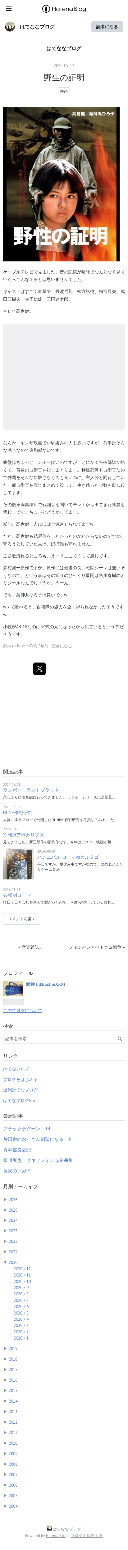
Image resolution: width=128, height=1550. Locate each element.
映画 (64, 91)
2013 (13, 1411)
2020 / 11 (22, 1275)
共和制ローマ (17, 895)
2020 (13, 1262)
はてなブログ (16, 1069)
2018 (13, 1359)
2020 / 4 (21, 1319)
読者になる (107, 26)
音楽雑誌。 (30, 947)
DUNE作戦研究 (18, 812)
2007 (13, 1474)
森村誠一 (12, 567)
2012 (13, 1422)
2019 (13, 1348)
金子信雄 (33, 299)
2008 (13, 1464)
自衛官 (35, 470)
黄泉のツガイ (17, 1171)
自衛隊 (43, 607)
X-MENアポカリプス (23, 835)
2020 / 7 (21, 1300)
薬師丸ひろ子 (29, 595)
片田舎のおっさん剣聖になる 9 (37, 1139)
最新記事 (13, 1116)
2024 (13, 1220)
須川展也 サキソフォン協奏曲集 (38, 1160)
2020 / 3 (21, 1325)
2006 (13, 1485)
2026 (13, 1199)
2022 (13, 1241)
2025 (13, 1210)
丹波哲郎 (64, 291)
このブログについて (22, 1010)
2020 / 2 (21, 1332)
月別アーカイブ (20, 1186)
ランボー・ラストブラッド (31, 790)
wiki (7, 607)
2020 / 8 (21, 1294)
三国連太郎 (57, 299)
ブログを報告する (87, 1535)
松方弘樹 (85, 291)
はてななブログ (37, 26)
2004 (13, 1506)
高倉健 (22, 311)
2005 (13, 1495)
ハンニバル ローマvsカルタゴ (68, 857)
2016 (13, 1380)
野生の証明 (64, 77)
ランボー (42, 462)
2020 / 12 (22, 1269)
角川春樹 (107, 575)
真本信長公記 (17, 1150)
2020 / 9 (21, 1287)
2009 (13, 1453)
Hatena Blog (57, 1535)
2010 (13, 1443)
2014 (13, 1401)
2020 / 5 (21, 1313)
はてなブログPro (19, 1100)
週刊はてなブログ (20, 1090)
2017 (13, 1369)
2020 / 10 (22, 1281)
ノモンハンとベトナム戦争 (97, 947)
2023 (13, 1231)
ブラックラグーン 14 (26, 1129)
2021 (13, 1252)
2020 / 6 (21, 1306)
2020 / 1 (21, 1338)
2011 (13, 1432)
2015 (13, 1390)
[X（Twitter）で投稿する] (39, 669)
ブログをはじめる (20, 1079)
